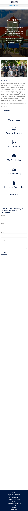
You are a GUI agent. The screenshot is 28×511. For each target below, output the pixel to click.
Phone (3, 232)
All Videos (14, 509)
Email (2, 223)
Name (3, 215)
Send (4, 252)
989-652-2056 (16, 494)
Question (3, 241)
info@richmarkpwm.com (14, 505)
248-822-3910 (16, 496)
